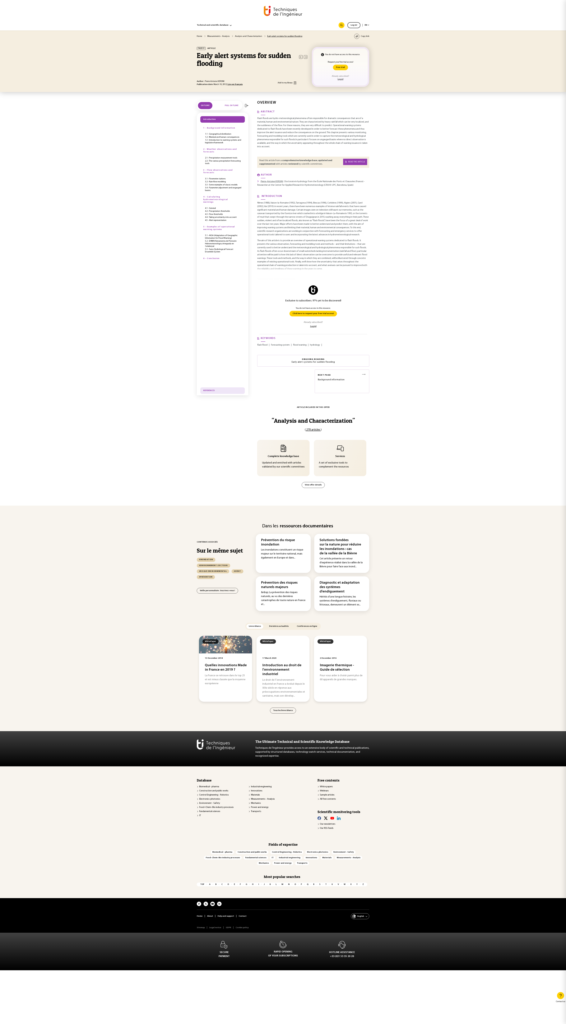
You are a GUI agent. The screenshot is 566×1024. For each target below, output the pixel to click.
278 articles (313, 429)
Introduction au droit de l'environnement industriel (281, 670)
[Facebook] (319, 818)
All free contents (328, 799)
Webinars (324, 791)
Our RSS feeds (326, 828)
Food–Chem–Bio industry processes (216, 807)
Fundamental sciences (209, 811)
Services (340, 456)
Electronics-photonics (209, 799)
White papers (326, 786)
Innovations (256, 791)
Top (202, 884)
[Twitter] (326, 818)
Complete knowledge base (283, 456)
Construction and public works (213, 791)
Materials (255, 795)
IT (200, 815)
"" (313, 420)
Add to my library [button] (285, 83)
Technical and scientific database (212, 25)
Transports (256, 811)
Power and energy (260, 807)
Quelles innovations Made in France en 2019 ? (226, 668)
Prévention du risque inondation (278, 542)
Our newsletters (327, 824)
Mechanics (256, 803)
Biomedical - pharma (209, 786)
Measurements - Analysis (263, 799)
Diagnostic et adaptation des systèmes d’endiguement (340, 587)
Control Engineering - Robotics (214, 795)
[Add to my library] (295, 82)
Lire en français (235, 84)
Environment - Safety (209, 803)
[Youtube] (332, 818)
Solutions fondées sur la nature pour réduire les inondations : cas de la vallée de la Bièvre (340, 546)
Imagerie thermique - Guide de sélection (337, 668)
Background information (331, 377)
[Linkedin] (338, 818)
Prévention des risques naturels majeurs (279, 585)
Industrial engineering (261, 786)
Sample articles (327, 795)
